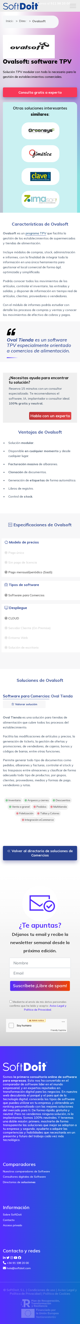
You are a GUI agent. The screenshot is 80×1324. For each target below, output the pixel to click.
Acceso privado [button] (12, 1225)
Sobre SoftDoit (12, 1214)
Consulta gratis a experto (40, 92)
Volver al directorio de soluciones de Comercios (42, 853)
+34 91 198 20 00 (18, 1263)
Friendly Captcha (58, 1030)
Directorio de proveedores (22, 21)
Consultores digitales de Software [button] (24, 1176)
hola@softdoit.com (19, 1268)
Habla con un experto (50, 415)
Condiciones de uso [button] (41, 1290)
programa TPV (35, 233)
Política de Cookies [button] (56, 1294)
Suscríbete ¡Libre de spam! (40, 985)
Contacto (9, 1220)
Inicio (9, 21)
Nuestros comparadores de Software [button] (26, 1171)
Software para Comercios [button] (26, 696)
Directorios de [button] (19, 1182)
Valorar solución (25, 704)
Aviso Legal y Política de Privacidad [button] (45, 1007)
